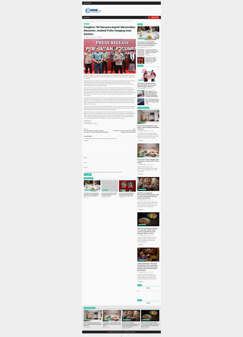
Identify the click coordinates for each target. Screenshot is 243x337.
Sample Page (86, 17)
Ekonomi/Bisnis (141, 80)
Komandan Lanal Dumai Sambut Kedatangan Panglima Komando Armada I (124, 130)
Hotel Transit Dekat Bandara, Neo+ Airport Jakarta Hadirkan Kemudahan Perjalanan (148, 117)
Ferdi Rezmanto (142, 47)
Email (85, 162)
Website (86, 167)
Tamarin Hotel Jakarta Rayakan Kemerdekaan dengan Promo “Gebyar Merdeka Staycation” (127, 186)
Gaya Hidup (93, 190)
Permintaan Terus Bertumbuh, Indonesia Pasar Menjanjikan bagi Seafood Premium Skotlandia (92, 186)
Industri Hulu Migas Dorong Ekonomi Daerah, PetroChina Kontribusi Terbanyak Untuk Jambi (140, 101)
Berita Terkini (87, 190)
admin (87, 37)
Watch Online (155, 17)
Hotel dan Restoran (142, 122)
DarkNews (126, 332)
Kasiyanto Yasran (143, 130)
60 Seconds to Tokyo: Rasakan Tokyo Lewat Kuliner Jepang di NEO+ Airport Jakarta (148, 150)
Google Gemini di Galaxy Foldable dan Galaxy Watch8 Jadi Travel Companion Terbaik (109, 186)
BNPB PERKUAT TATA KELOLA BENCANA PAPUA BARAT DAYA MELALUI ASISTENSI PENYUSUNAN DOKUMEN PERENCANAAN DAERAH (140, 93)
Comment (86, 140)
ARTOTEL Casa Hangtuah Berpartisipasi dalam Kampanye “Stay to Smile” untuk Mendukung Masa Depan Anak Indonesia (148, 184)
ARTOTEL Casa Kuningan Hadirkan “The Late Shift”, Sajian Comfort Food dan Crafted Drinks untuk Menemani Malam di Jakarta (148, 219)
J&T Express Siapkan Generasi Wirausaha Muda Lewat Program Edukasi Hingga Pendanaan (148, 75)
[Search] (146, 17)
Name (85, 157)
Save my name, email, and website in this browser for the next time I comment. (103, 172)
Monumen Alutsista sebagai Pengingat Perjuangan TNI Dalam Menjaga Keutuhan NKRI (96, 130)
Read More (140, 140)
